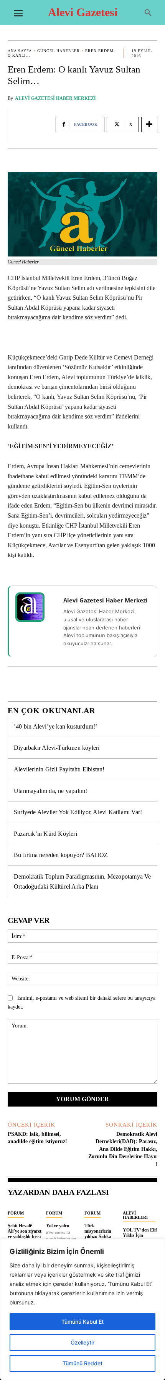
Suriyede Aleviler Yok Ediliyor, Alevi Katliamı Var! (78, 812)
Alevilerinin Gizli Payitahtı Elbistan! (59, 769)
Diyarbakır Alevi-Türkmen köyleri (56, 747)
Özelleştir (82, 1342)
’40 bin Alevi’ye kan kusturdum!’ (55, 726)
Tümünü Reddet (82, 1363)
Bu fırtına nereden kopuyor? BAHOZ (61, 855)
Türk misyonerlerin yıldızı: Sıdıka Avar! (97, 1234)
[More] (149, 124)
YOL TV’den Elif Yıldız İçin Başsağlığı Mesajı (140, 1235)
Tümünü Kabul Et (82, 1321)
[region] (82, 1309)
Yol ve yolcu (57, 1225)
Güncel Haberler (58, 51)
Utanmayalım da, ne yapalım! (50, 791)
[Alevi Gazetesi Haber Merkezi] (34, 607)
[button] (148, 13)
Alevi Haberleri (135, 1215)
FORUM (16, 1213)
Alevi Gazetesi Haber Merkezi (55, 98)
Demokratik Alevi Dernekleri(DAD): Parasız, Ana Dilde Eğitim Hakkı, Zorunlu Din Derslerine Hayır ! (122, 1149)
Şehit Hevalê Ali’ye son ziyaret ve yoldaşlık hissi (24, 1231)
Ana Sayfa (20, 51)
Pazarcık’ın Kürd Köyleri (45, 833)
